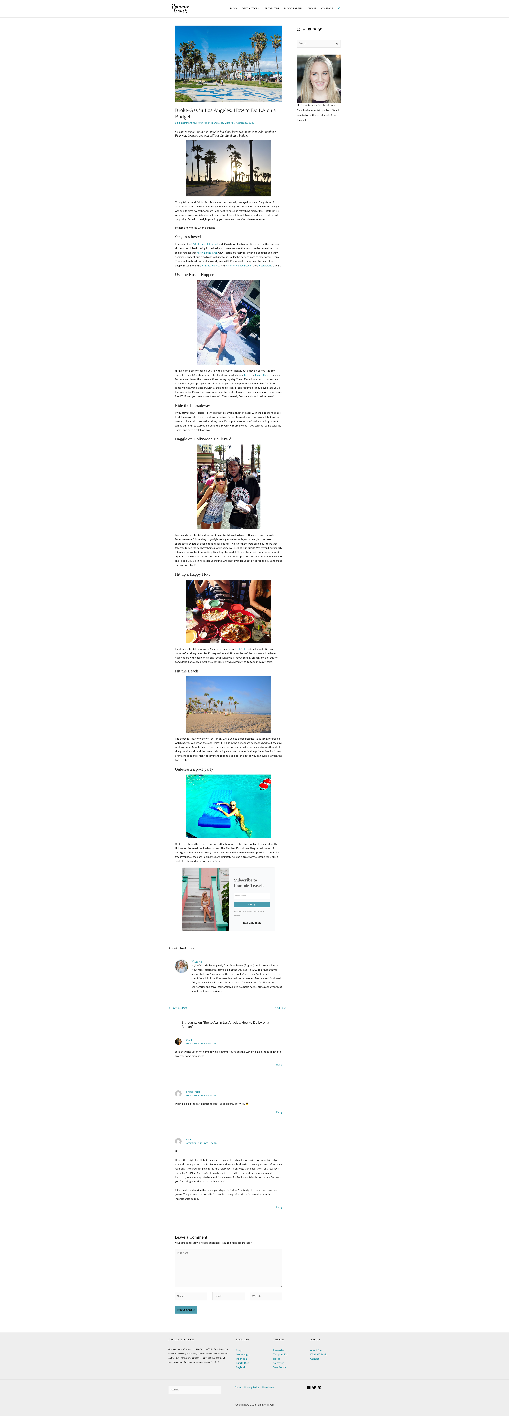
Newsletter (268, 1387)
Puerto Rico (242, 1363)
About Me (316, 1350)
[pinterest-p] (316, 29)
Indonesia (241, 1359)
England (240, 1367)
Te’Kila (242, 649)
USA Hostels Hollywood (204, 244)
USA (216, 123)
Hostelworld (265, 265)
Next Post (282, 1008)
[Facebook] (309, 1388)
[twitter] (320, 29)
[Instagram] (319, 1388)
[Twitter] (314, 1388)
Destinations (188, 123)
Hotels (276, 1359)
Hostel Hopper (263, 375)
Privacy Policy (252, 1387)
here (246, 375)
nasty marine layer (207, 253)
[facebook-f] (305, 29)
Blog (177, 123)
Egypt (239, 1350)
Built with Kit (252, 923)
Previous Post (178, 1008)
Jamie (189, 1040)
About (238, 1387)
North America (204, 123)
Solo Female (279, 1367)
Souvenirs (278, 1363)
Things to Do (280, 1354)
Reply (279, 1064)
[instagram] (299, 29)
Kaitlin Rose (193, 1092)
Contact (314, 1359)
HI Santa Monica (211, 265)
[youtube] (310, 29)
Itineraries (278, 1350)
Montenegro (243, 1354)
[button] (339, 8)
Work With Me (318, 1354)
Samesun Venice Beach (238, 265)
